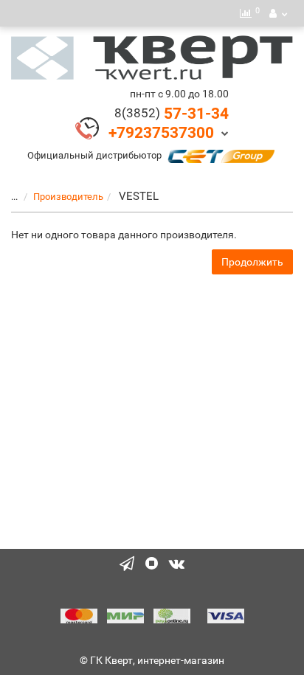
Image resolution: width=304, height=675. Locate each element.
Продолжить (252, 262)
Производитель (68, 196)
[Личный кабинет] (278, 13)
